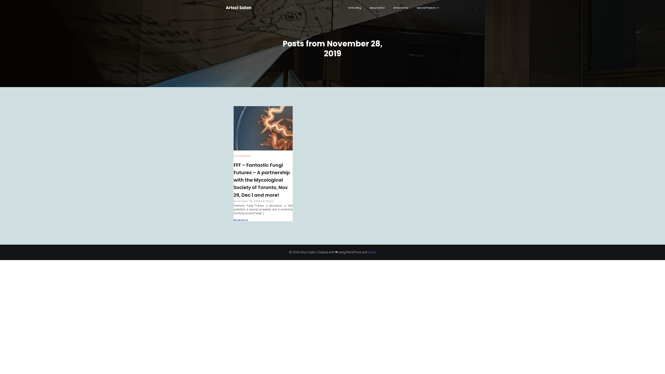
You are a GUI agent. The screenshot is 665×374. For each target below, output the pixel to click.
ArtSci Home (400, 8)
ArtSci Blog (354, 8)
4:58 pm (268, 201)
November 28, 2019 (247, 201)
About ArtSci (377, 8)
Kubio (372, 252)
